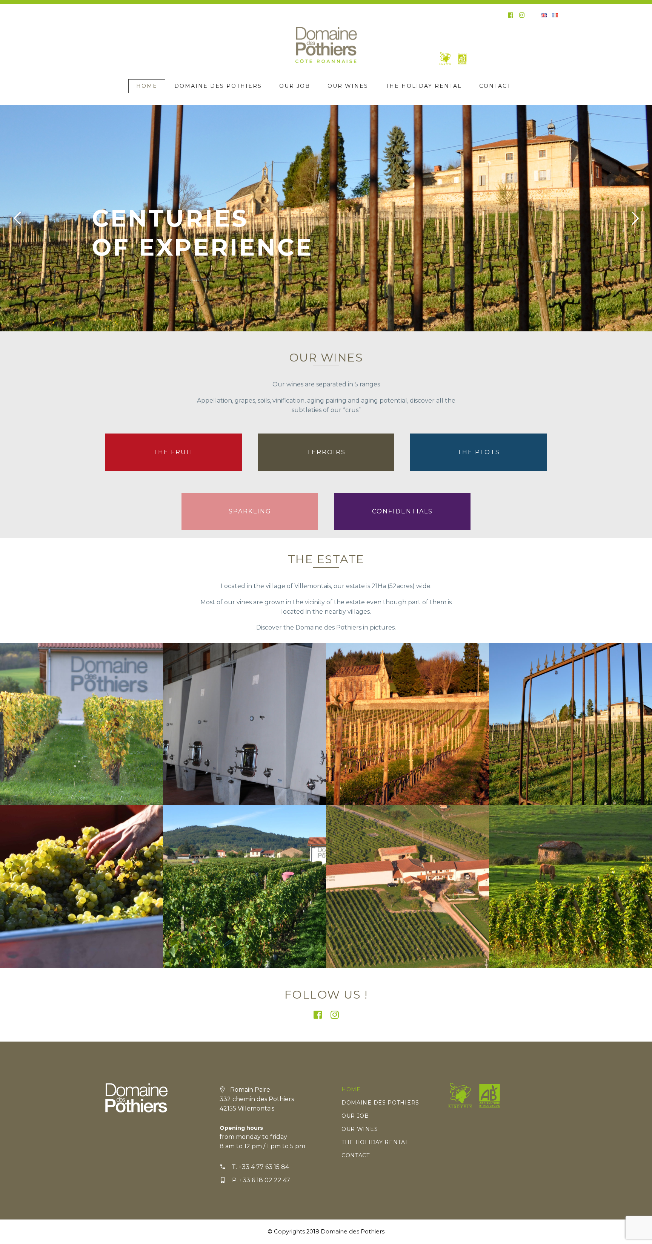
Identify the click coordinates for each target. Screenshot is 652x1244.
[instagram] (521, 15)
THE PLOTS (478, 452)
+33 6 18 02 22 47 (264, 1180)
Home (146, 86)
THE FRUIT (173, 452)
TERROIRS (326, 452)
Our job (294, 86)
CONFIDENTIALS (402, 511)
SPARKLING (250, 511)
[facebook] (510, 15)
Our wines (348, 86)
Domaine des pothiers (218, 86)
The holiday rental (424, 86)
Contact (495, 86)
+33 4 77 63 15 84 (263, 1166)
